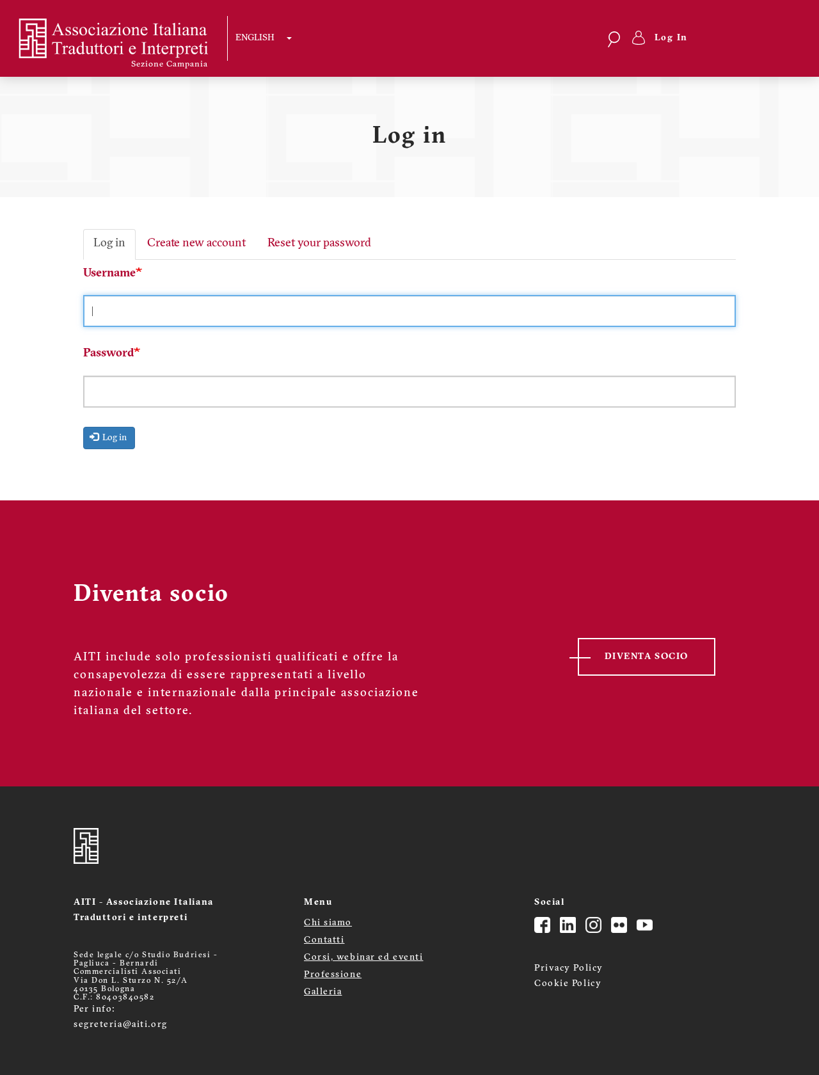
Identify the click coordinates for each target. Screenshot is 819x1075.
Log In (671, 38)
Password (108, 354)
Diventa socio (646, 657)
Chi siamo (328, 923)
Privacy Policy (568, 968)
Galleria (323, 992)
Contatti (324, 940)
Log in (109, 244)
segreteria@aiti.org (121, 1025)
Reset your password (319, 244)
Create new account (196, 244)
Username (109, 274)
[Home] (122, 38)
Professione (333, 975)
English (254, 38)
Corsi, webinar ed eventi (363, 957)
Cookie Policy (567, 984)
